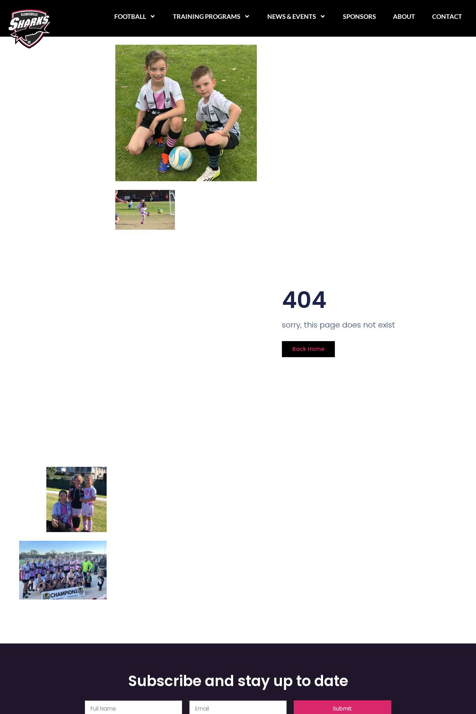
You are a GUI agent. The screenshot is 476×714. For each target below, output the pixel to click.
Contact (447, 16)
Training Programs (206, 16)
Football (130, 16)
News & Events (291, 16)
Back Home (308, 349)
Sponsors (359, 16)
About (404, 16)
